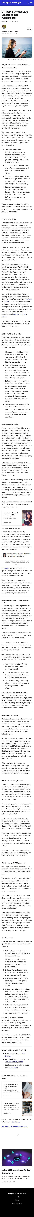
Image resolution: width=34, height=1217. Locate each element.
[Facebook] (18, 1197)
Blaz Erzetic (16, 59)
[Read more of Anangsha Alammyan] (4, 26)
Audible (16, 314)
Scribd (4, 317)
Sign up (17, 1200)
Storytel (11, 88)
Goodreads (6, 568)
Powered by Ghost (17, 1203)
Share (29, 29)
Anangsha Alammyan (11, 2)
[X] (15, 1197)
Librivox (7, 302)
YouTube (28, 299)
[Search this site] (27, 2)
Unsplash (23, 59)
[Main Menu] (31, 2)
